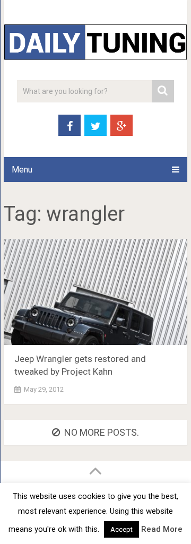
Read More (162, 529)
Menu (22, 170)
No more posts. (101, 432)
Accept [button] (121, 529)
